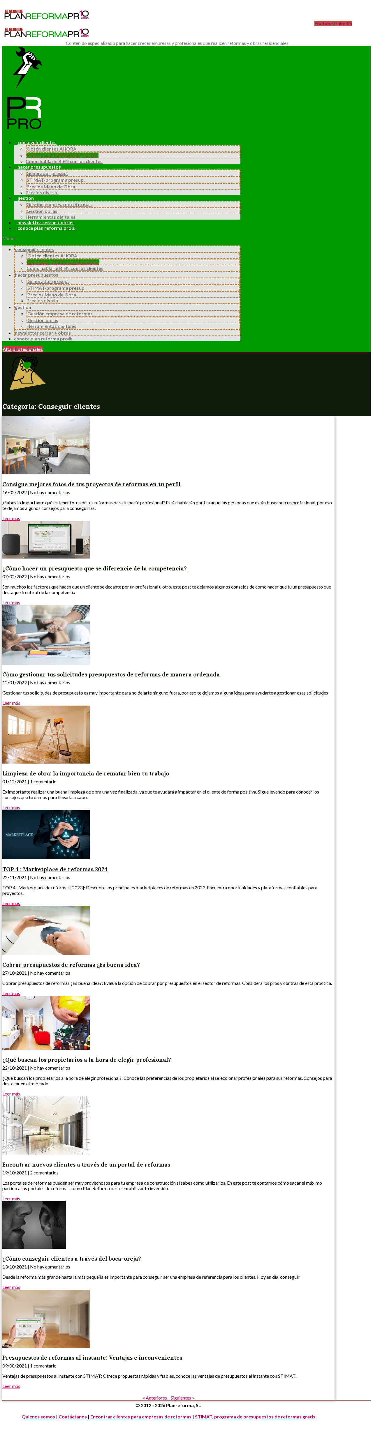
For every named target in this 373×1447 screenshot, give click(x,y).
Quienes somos (39, 1416)
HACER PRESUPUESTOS (39, 166)
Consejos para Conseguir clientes (62, 155)
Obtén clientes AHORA (51, 148)
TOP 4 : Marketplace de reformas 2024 (55, 869)
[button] (121, 238)
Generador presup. (47, 173)
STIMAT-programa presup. (56, 180)
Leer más (11, 518)
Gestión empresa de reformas (59, 204)
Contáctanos (73, 1416)
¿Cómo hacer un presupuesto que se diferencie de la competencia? (94, 568)
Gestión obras (42, 211)
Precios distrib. (42, 192)
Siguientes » (182, 1397)
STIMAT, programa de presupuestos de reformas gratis (255, 1416)
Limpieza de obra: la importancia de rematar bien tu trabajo (85, 773)
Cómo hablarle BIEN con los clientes (64, 161)
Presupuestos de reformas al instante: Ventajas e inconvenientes (92, 1357)
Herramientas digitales (50, 217)
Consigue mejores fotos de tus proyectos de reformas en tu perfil (91, 484)
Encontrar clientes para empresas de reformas (140, 1416)
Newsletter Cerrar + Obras (45, 222)
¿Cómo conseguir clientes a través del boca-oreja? (71, 1258)
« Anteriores (155, 1397)
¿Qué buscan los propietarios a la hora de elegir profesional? (86, 1059)
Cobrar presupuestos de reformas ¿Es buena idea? (71, 964)
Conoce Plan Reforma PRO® (46, 228)
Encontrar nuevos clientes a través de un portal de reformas (86, 1164)
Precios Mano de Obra (51, 186)
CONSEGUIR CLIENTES (37, 142)
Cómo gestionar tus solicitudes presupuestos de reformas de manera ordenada (111, 674)
